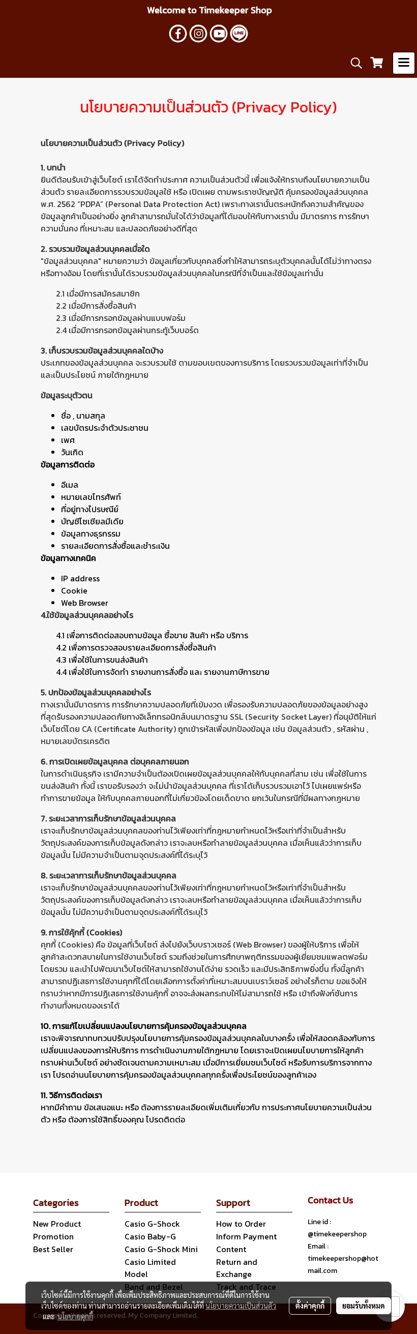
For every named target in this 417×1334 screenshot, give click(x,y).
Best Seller (53, 1249)
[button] (353, 63)
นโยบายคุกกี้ (75, 1316)
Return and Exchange (236, 1268)
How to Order (241, 1224)
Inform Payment (246, 1236)
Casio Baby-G (150, 1236)
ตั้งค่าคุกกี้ (309, 1305)
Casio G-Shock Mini (161, 1249)
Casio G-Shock (152, 1224)
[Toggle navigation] (404, 63)
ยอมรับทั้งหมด (363, 1305)
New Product (57, 1224)
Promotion (53, 1236)
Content (231, 1249)
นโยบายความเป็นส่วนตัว (240, 1305)
